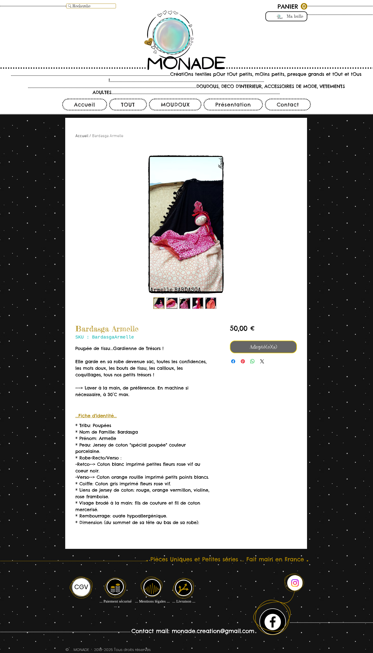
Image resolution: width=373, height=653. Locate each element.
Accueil (81, 136)
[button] (292, 6)
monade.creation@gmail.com (213, 631)
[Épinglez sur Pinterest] (243, 361)
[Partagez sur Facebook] (233, 361)
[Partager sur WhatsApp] (252, 361)
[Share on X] (262, 361)
